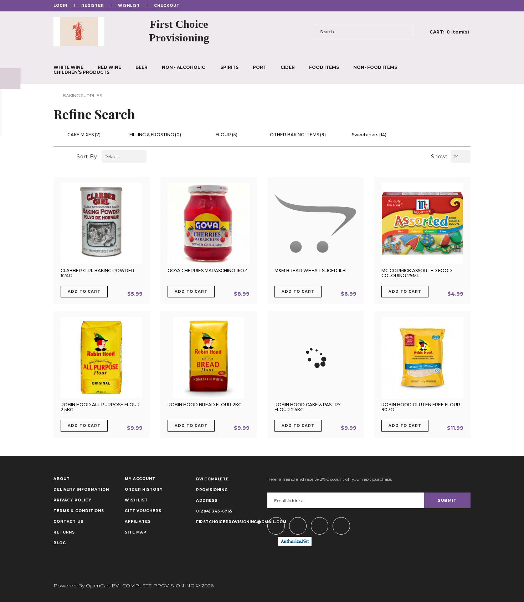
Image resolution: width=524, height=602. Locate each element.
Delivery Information (81, 490)
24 (456, 156)
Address (206, 500)
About (61, 479)
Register (92, 6)
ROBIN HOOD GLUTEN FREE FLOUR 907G (420, 407)
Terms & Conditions (78, 511)
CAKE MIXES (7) (84, 134)
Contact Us (68, 522)
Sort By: (87, 156)
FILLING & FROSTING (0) (155, 134)
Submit (447, 500)
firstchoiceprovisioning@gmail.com (226, 522)
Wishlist (129, 6)
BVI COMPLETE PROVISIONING (212, 484)
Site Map (136, 532)
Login (60, 6)
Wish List (136, 500)
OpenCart (98, 585)
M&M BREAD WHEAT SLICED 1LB (310, 270)
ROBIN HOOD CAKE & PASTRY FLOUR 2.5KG (307, 407)
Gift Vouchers (143, 511)
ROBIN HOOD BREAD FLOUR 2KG (205, 404)
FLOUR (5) (226, 134)
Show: (439, 156)
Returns (64, 532)
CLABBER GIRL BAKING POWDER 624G (97, 273)
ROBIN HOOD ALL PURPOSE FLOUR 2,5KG (100, 407)
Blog (59, 543)
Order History (144, 490)
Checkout (167, 6)
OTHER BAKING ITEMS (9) (298, 134)
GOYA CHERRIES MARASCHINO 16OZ (207, 270)
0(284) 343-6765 (214, 511)
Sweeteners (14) (369, 134)
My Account (140, 479)
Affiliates (138, 522)
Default (111, 156)
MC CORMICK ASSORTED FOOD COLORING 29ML (416, 273)
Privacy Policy (72, 500)
